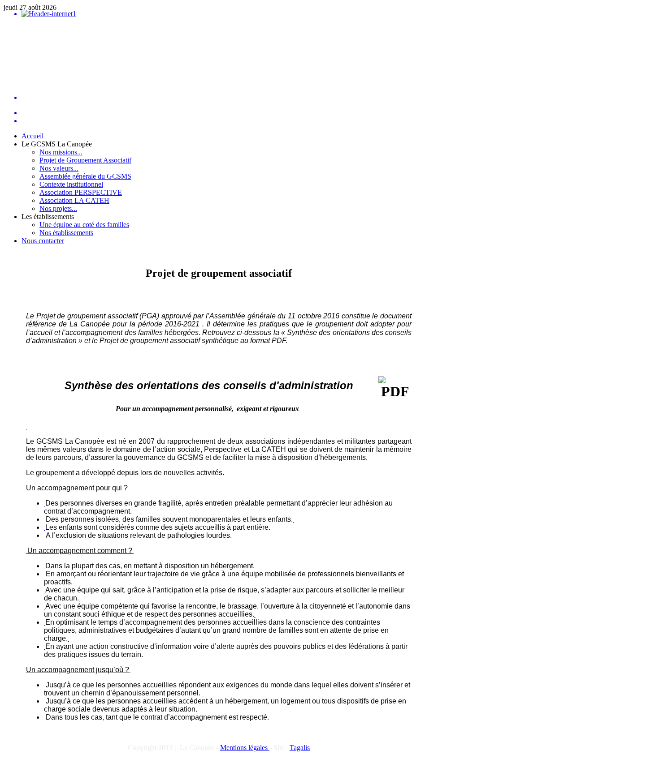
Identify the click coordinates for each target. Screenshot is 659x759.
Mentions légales (244, 747)
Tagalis (300, 747)
